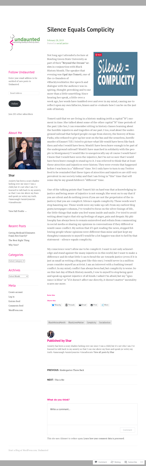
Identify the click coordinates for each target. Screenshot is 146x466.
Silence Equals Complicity (80, 29)
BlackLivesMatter (76, 322)
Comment (127, 430)
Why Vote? (14, 245)
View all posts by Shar (104, 352)
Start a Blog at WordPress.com (23, 450)
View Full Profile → (18, 211)
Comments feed (16, 305)
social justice (62, 43)
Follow (15, 103)
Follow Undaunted (22, 72)
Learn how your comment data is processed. (104, 438)
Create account (16, 292)
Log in (11, 296)
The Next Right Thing (19, 240)
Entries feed (14, 301)
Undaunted (43, 450)
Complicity (91, 322)
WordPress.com (16, 310)
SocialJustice (104, 322)
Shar (12, 175)
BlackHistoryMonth (57, 322)
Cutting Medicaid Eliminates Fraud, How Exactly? (22, 234)
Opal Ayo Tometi (72, 74)
